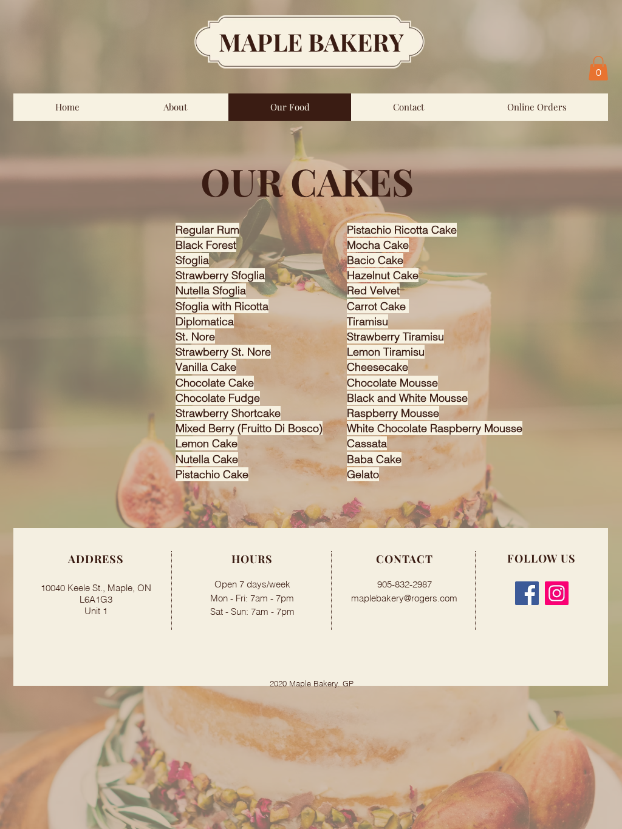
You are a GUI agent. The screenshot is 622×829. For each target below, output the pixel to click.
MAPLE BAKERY (311, 41)
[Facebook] (527, 593)
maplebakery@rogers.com (404, 598)
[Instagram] (557, 593)
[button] (598, 68)
